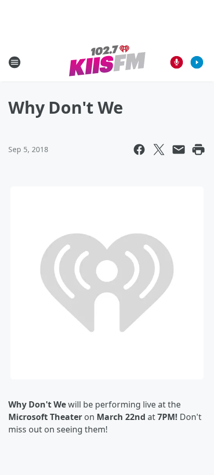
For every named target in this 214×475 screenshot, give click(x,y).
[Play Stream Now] (197, 62)
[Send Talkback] (176, 62)
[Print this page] (198, 149)
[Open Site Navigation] (14, 62)
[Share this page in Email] (178, 149)
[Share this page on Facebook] (139, 149)
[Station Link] (107, 62)
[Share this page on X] (159, 149)
